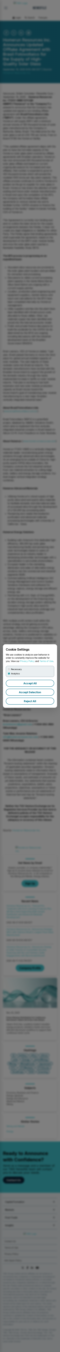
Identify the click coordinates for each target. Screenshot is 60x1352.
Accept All (30, 683)
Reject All (30, 701)
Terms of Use (46, 661)
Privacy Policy (27, 661)
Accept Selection (30, 692)
